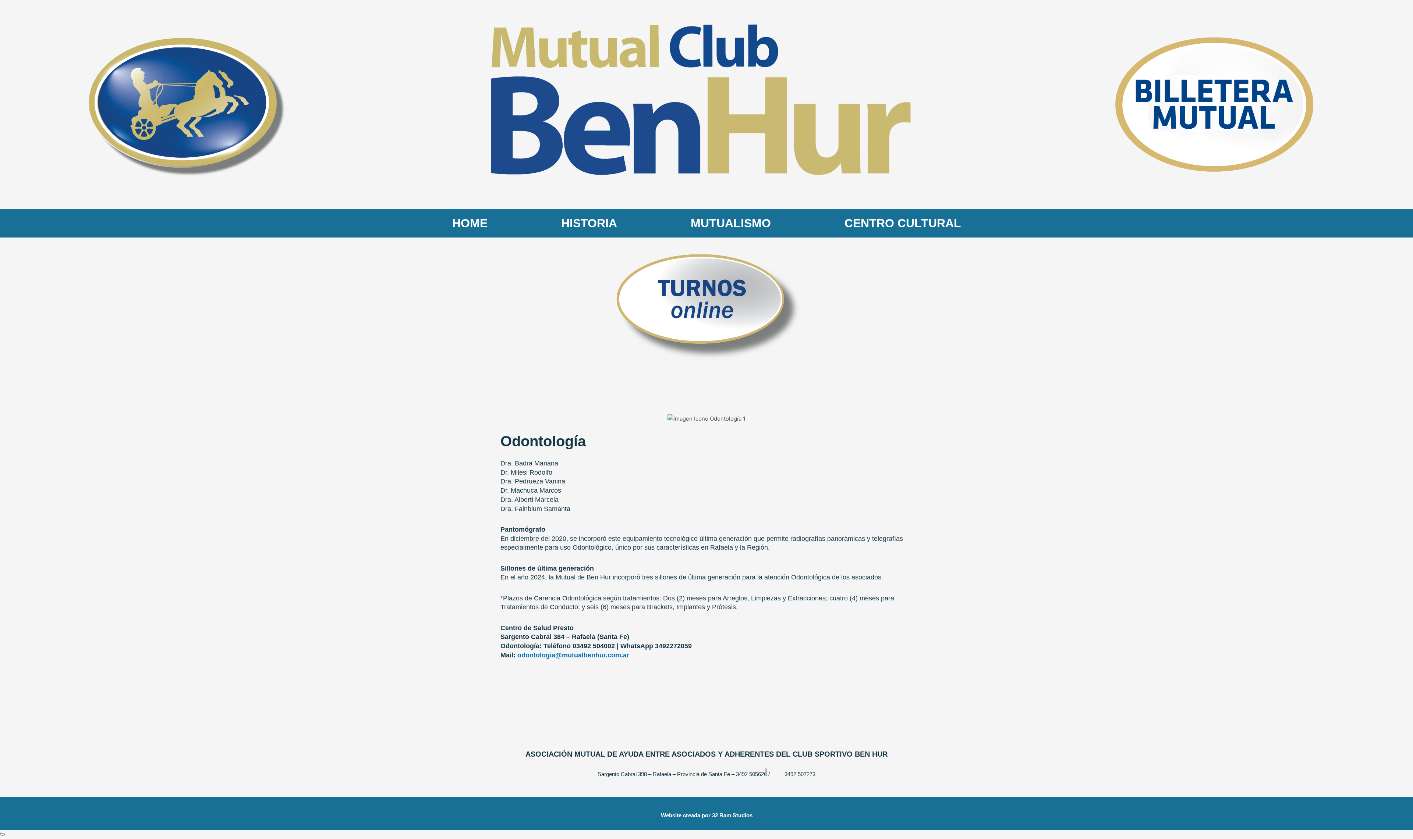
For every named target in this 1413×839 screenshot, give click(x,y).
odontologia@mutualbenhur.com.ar (573, 655)
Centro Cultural (902, 223)
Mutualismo (731, 223)
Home (470, 223)
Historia (589, 223)
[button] (507, 419)
